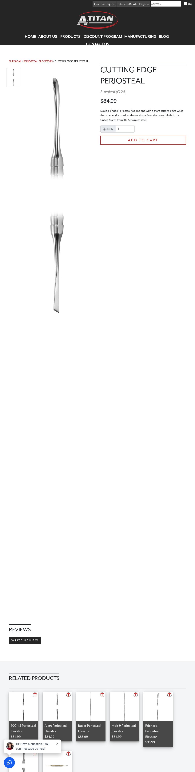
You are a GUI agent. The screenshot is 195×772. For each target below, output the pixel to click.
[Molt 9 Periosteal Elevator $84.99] (127, 694)
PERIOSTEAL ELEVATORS (38, 61)
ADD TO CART (143, 140)
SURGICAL (15, 61)
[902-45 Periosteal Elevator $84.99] (26, 694)
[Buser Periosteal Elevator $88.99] (93, 694)
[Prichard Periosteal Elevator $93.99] (160, 694)
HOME (30, 36)
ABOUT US (47, 36)
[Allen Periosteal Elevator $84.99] (59, 694)
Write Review (24, 640)
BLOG (164, 36)
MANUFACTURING (140, 36)
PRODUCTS (70, 36)
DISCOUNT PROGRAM (103, 36)
